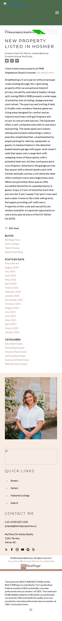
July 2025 (10, 311)
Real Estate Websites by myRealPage (37, 561)
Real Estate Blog (14, 251)
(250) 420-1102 (19, 521)
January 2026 (12, 295)
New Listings (12, 243)
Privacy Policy (14, 561)
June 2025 (10, 315)
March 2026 (11, 287)
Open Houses (12, 247)
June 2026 (10, 275)
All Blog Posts (12, 239)
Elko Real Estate (14, 343)
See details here (45, 72)
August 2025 (12, 307)
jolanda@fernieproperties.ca (20, 525)
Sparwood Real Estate (17, 359)
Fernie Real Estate (14, 347)
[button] (6, 549)
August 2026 (12, 267)
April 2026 (11, 283)
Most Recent (12, 263)
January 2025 (12, 332)
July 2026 (10, 271)
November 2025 (14, 299)
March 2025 (11, 328)
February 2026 (13, 291)
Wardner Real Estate (16, 363)
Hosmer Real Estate (23, 56)
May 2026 (10, 279)
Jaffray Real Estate (15, 355)
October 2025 (13, 303)
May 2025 (10, 319)
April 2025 (11, 323)
